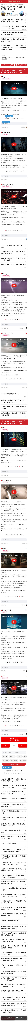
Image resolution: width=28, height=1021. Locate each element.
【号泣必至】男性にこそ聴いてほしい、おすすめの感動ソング (13, 870)
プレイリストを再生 (7, 65)
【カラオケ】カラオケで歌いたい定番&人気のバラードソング (13, 34)
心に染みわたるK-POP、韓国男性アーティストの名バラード (13, 902)
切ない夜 (5, 756)
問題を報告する (4, 127)
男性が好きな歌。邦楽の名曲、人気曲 (13, 992)
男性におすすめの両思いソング (13, 921)
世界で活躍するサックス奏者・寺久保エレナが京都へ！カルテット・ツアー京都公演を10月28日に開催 (13, 47)
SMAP (4, 482)
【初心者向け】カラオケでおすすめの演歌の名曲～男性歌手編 (13, 973)
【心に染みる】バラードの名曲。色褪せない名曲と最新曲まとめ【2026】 (13, 21)
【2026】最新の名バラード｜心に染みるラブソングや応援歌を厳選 (13, 877)
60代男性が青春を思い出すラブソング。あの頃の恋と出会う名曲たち (13, 928)
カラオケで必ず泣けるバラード (13, 395)
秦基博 (4, 678)
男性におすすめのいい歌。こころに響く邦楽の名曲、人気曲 (13, 947)
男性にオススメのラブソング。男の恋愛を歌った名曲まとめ (13, 883)
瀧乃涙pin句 (24, 387)
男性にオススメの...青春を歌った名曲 (17, 4)
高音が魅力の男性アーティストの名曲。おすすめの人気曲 (13, 915)
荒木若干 (23, 127)
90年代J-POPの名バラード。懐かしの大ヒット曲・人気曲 (13, 259)
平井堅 (4, 429)
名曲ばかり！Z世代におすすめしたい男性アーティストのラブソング (13, 402)
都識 (4, 612)
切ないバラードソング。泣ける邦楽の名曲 (13, 266)
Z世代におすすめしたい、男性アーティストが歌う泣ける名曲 (13, 941)
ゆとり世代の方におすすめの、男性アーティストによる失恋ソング (13, 960)
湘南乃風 (5, 550)
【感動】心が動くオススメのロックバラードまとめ (13, 408)
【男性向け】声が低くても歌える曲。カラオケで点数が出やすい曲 (13, 1005)
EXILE (4, 134)
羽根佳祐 (23, 605)
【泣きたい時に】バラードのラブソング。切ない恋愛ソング (13, 253)
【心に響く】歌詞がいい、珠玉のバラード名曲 (13, 832)
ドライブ (19, 756)
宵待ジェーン (22, 328)
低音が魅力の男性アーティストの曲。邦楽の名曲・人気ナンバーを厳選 (13, 909)
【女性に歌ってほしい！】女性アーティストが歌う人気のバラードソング (13, 864)
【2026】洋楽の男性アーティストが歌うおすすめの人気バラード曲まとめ (13, 999)
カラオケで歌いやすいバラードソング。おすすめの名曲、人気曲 (13, 979)
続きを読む (14, 739)
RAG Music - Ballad (4, 4)
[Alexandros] (6, 78)
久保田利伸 (5, 275)
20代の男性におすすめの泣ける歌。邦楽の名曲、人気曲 (13, 414)
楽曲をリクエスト (21, 65)
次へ (23, 746)
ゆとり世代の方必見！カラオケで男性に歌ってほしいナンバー (13, 1011)
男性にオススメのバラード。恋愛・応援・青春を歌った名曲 (13, 58)
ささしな (23, 239)
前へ (5, 746)
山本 (24, 670)
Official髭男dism (6, 186)
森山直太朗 (5, 335)
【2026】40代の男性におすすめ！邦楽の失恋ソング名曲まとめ (13, 934)
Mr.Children (5, 760)
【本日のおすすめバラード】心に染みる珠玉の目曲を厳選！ (13, 954)
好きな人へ (12, 756)
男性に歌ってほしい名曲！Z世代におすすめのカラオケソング (13, 40)
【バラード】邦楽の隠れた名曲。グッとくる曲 (13, 247)
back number (14, 760)
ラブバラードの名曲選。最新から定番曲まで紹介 (13, 889)
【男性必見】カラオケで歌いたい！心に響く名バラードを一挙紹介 (13, 28)
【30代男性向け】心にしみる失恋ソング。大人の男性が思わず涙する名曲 (13, 850)
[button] (25, 1018)
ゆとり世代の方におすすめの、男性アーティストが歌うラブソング (13, 986)
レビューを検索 (14, 764)
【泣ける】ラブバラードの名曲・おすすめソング (13, 966)
